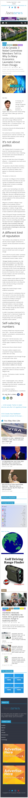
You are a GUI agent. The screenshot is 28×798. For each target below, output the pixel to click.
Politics (8, 610)
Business (3, 737)
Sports (2, 730)
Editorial (3, 727)
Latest (22, 608)
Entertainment (4, 735)
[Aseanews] (3, 22)
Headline (3, 725)
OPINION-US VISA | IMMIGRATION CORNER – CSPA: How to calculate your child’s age (13, 439)
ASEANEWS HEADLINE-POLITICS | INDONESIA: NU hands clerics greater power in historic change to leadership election (13, 617)
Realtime (9, 553)
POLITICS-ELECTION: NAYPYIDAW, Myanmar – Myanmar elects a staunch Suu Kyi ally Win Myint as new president (12, 487)
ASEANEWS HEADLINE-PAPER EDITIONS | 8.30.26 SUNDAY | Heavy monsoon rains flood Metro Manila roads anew (18, 660)
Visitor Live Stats (5, 531)
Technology (4, 739)
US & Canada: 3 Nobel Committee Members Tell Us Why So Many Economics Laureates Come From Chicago (13, 71)
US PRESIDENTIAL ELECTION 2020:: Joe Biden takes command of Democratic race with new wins (13, 462)
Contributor (15, 67)
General (15, 45)
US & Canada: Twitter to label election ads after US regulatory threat (13, 406)
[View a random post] (25, 22)
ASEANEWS (5, 608)
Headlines (17, 608)
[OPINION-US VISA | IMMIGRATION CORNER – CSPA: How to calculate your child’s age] (14, 424)
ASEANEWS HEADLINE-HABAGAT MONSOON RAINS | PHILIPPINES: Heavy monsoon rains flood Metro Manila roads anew (18, 649)
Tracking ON (14, 553)
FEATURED (9, 45)
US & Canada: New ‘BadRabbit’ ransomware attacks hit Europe (12, 415)
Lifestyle (20, 45)
